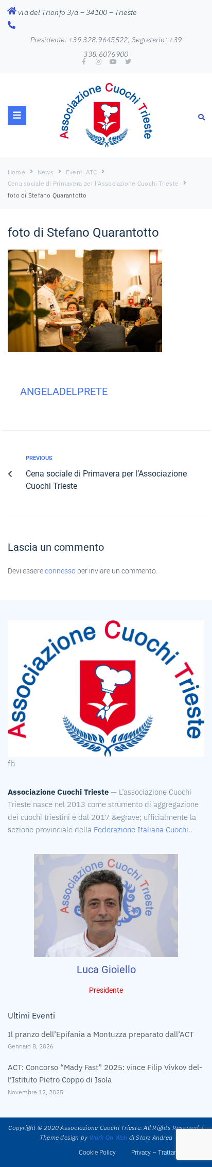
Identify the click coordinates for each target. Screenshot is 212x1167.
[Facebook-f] (84, 62)
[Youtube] (113, 62)
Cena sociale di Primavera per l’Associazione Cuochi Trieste (93, 183)
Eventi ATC (81, 172)
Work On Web (109, 1137)
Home (16, 172)
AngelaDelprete (64, 391)
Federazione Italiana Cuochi (141, 829)
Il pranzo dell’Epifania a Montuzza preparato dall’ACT (101, 1034)
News (46, 172)
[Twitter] (128, 62)
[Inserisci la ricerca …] (201, 117)
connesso (60, 571)
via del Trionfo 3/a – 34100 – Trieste (77, 12)
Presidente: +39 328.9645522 (79, 39)
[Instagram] (99, 62)
